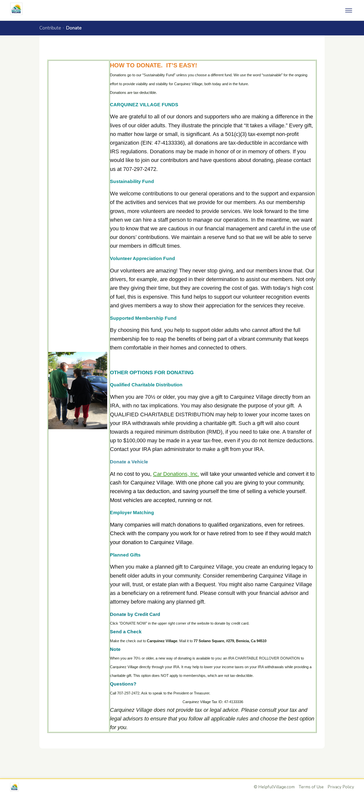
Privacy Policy (341, 787)
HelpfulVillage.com (276, 787)
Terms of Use (311, 787)
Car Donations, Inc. (176, 474)
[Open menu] (348, 10)
